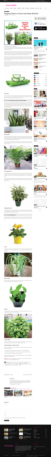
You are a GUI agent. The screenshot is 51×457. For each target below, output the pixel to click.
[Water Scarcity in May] (27, 393)
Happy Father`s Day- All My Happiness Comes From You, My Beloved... (40, 139)
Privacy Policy (38, 0)
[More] (46, 370)
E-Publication (35, 153)
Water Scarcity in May (25, 396)
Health (8, 8)
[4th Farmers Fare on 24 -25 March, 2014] (40, 188)
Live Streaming (28, 0)
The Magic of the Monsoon (17, 396)
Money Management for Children (8, 374)
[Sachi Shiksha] (8, 446)
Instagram (21, 358)
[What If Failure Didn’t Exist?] (40, 114)
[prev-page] (4, 398)
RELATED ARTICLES (7, 388)
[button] (46, 8)
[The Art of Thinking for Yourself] (6, 434)
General (24, 395)
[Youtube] (46, 1)
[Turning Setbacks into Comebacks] (6, 437)
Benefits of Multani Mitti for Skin (27, 374)
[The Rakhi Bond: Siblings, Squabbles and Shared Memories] (6, 430)
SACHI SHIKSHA (10, 455)
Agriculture (32, 8)
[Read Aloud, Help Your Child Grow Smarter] (36, 67)
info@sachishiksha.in (21, 452)
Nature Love (10, 10)
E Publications (16, 0)
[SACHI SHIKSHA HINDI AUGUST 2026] (36, 63)
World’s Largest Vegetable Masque (40, 178)
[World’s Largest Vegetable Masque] (40, 174)
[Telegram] (43, 1)
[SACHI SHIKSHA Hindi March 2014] (40, 151)
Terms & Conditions (42, 0)
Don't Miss (35, 96)
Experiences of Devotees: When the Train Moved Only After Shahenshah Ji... (42, 55)
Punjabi (19, 0)
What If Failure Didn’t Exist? (39, 117)
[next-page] (5, 398)
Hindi (21, 0)
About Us (35, 0)
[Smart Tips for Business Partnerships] (40, 43)
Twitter (12, 358)
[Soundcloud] (42, 1)
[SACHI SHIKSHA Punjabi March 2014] (40, 162)
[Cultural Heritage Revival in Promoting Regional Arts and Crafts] (21, 437)
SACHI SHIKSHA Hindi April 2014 (40, 206)
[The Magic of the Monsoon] (18, 393)
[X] (44, 1)
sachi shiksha (9, 359)
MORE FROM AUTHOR (13, 388)
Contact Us (32, 0)
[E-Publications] (21, 433)
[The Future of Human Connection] (40, 124)
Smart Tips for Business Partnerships (38, 48)
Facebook (9, 358)
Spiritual (14, 8)
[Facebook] (35, 1)
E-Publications (25, 432)
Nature (23, 8)
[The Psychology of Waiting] (40, 104)
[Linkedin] (38, 1)
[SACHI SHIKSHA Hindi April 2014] (40, 202)
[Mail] (39, 1)
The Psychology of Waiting (39, 107)
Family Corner (35, 136)
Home (5, 10)
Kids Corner (27, 8)
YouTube (24, 358)
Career (11, 8)
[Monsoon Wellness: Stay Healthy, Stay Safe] (8, 393)
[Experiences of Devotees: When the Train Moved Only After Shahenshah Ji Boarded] (36, 55)
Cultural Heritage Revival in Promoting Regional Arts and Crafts (27, 437)
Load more (40, 210)
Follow (46, 77)
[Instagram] (37, 1)
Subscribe (45, 85)
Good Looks (19, 8)
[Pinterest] (41, 1)
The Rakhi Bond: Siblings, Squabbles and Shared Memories (12, 430)
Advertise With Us (24, 0)
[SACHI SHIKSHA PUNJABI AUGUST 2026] (36, 59)
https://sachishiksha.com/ (12, 379)
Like (46, 75)
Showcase (35, 106)
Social (36, 8)
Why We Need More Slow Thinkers (40, 97)
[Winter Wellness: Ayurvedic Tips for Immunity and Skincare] (21, 430)
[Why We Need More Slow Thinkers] (40, 94)
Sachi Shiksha (12, 378)
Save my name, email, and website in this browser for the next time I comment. (15, 417)
